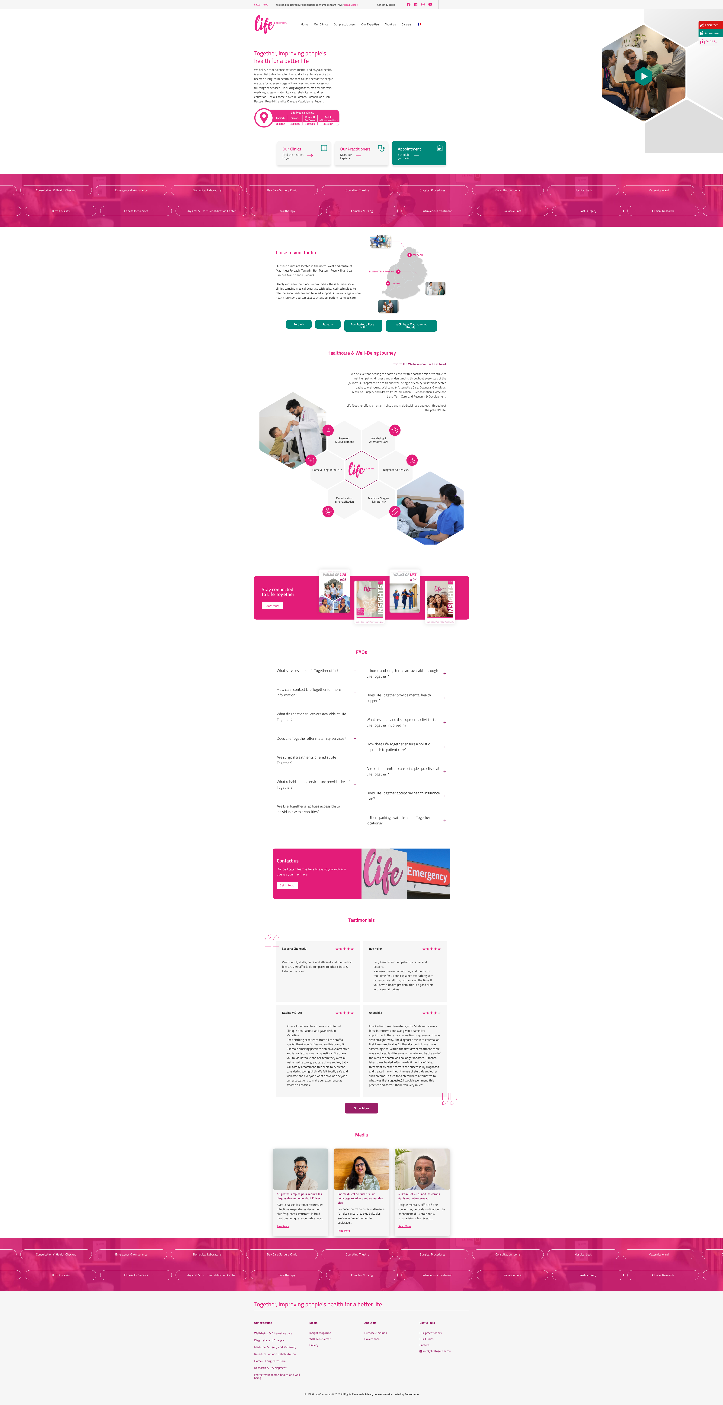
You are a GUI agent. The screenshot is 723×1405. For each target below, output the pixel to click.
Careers (424, 1345)
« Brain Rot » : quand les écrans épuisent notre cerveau (419, 1196)
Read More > (310, 5)
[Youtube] (430, 4)
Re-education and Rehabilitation (275, 1354)
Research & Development (270, 1368)
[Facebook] (408, 4)
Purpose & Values (375, 1333)
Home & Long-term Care (270, 1361)
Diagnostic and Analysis (269, 1340)
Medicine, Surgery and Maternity (275, 1347)
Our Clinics (426, 1339)
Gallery (313, 1345)
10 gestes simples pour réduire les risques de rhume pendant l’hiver (299, 1196)
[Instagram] (422, 4)
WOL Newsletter (320, 1339)
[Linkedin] (415, 4)
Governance (372, 1339)
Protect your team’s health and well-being (277, 1376)
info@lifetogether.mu (437, 1351)
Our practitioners (430, 1333)
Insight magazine (320, 1333)
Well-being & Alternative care (273, 1333)
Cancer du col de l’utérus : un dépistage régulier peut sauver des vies (373, 5)
